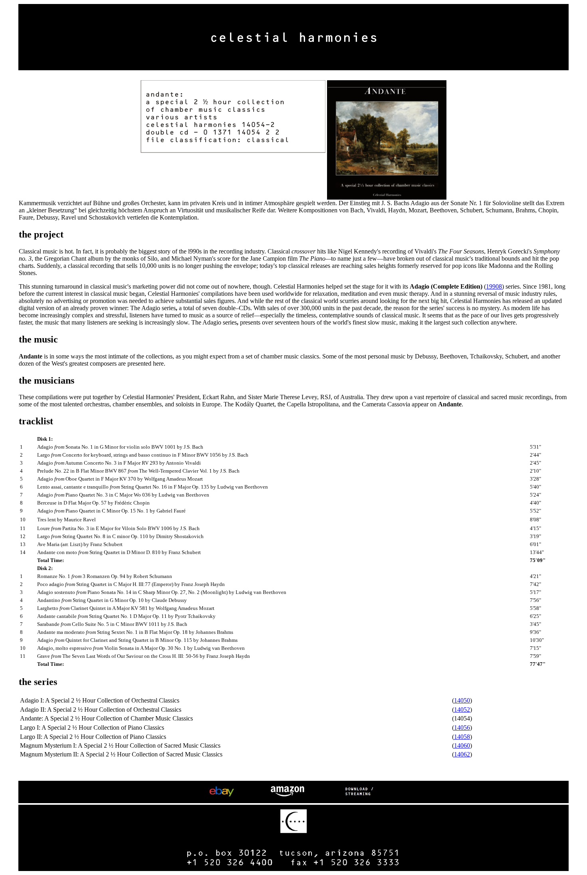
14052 (462, 709)
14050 (462, 700)
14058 (462, 736)
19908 (494, 286)
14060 (462, 745)
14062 (462, 754)
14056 (462, 727)
